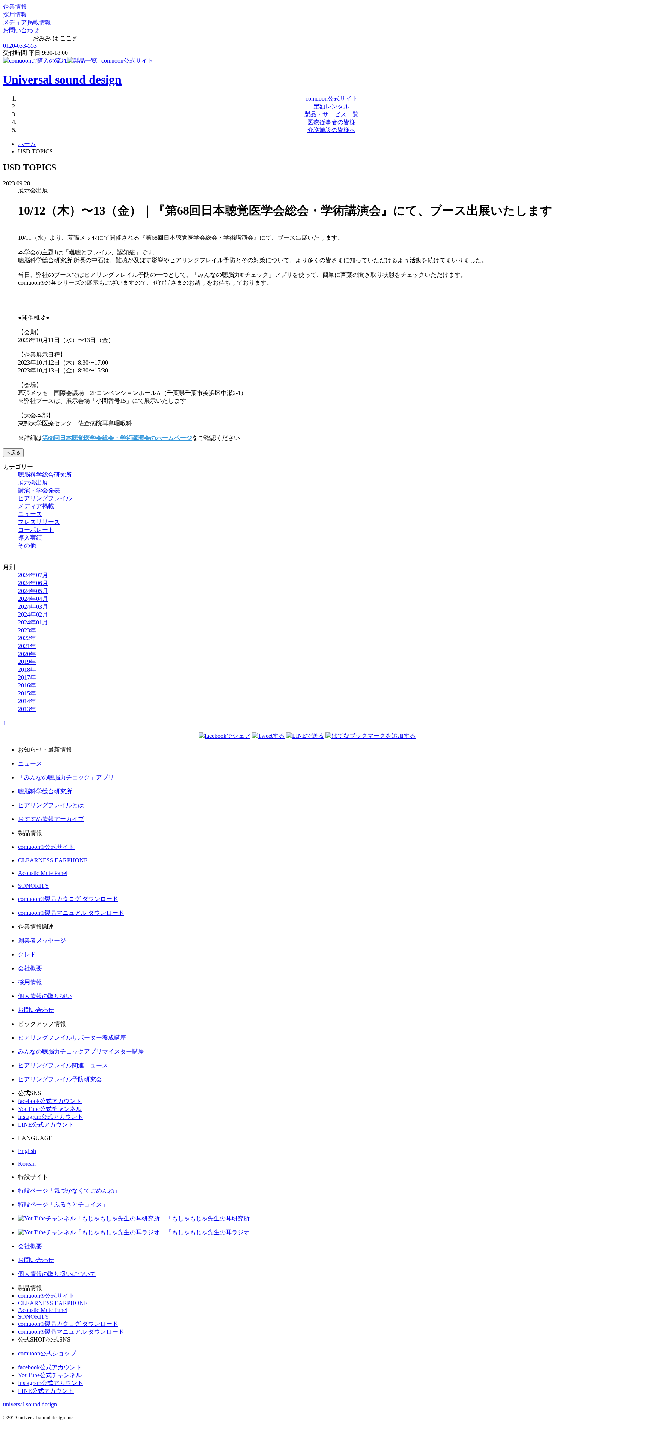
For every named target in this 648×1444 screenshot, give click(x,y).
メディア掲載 (36, 506)
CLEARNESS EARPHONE (53, 860)
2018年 (27, 669)
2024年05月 (33, 591)
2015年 (27, 693)
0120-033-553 (20, 45)
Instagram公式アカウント (50, 1117)
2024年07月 (33, 575)
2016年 (27, 685)
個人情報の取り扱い (45, 996)
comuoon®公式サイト (46, 847)
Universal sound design (62, 79)
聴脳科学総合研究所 (45, 474)
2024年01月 (33, 622)
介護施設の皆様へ (332, 130)
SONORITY (33, 886)
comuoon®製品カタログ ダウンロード (68, 899)
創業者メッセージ (42, 940)
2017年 (27, 677)
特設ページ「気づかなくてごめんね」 (69, 1190)
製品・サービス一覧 (331, 114)
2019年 (27, 662)
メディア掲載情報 (27, 22)
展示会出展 (33, 482)
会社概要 (30, 968)
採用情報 (15, 14)
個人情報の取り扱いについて (57, 1274)
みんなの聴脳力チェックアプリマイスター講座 (81, 1051)
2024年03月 (33, 606)
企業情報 (15, 6)
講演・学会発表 (39, 490)
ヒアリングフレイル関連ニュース (63, 1065)
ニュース (30, 514)
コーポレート (36, 530)
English (27, 1151)
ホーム (27, 144)
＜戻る (13, 452)
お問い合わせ (21, 30)
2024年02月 (33, 614)
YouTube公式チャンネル (50, 1109)
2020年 (27, 654)
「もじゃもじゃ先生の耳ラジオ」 (211, 1232)
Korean (27, 1163)
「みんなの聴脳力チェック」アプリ (66, 777)
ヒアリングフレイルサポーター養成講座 (72, 1037)
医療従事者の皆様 (332, 122)
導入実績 (30, 537)
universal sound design (30, 1404)
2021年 (27, 646)
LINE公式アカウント (46, 1124)
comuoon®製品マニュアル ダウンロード (71, 913)
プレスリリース (39, 522)
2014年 (27, 701)
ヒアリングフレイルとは (51, 805)
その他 (27, 545)
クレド (27, 954)
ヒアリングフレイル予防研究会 (60, 1079)
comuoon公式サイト (332, 98)
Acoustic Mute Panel (43, 873)
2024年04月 (33, 599)
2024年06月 (33, 583)
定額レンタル (332, 106)
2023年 (27, 630)
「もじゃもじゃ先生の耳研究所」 (211, 1218)
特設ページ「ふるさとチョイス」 (63, 1204)
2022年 (27, 638)
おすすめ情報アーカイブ (51, 819)
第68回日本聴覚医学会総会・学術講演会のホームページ (117, 438)
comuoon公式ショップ (47, 1353)
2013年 (27, 709)
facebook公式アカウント (50, 1101)
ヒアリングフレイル (45, 498)
